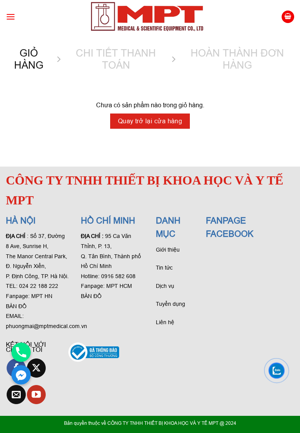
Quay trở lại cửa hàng (150, 121)
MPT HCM (119, 286)
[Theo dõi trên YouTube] (36, 394)
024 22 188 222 (38, 286)
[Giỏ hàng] (288, 17)
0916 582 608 (118, 276)
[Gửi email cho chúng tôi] (16, 394)
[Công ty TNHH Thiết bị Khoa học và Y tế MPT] (148, 17)
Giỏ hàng (28, 59)
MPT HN (41, 296)
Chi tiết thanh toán (116, 59)
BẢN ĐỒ (16, 306)
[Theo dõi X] (36, 368)
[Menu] (10, 16)
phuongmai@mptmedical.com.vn (46, 326)
